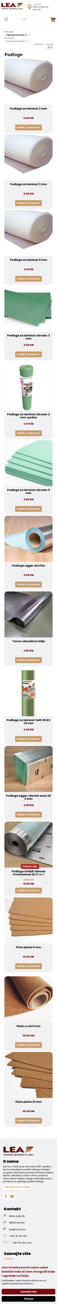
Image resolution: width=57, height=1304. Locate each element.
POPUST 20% (30, 866)
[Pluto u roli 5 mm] (28, 999)
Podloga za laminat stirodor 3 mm (28, 337)
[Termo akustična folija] (28, 614)
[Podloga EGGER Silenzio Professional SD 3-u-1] (28, 844)
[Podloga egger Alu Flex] (28, 538)
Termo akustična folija (28, 641)
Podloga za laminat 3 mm (28, 184)
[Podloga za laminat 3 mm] (28, 157)
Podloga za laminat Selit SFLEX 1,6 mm (28, 722)
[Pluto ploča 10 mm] (28, 1074)
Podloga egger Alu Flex (28, 565)
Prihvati (28, 1298)
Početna (9, 1258)
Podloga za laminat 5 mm (28, 259)
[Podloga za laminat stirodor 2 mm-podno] (28, 387)
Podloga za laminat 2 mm (28, 108)
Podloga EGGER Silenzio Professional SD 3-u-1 (28, 873)
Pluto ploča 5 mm (28, 947)
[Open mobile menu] (6, 19)
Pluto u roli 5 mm (28, 1026)
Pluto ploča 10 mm (29, 1101)
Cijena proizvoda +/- (17, 35)
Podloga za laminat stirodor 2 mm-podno (28, 416)
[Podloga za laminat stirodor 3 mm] (28, 308)
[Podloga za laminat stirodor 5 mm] (28, 463)
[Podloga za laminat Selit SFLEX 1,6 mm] (28, 693)
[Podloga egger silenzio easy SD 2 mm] (28, 768)
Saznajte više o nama (17, 1186)
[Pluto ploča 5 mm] (28, 920)
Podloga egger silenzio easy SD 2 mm (28, 797)
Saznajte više (29, 1291)
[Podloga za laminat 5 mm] (28, 232)
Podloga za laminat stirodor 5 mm (28, 491)
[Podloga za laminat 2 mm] (28, 81)
